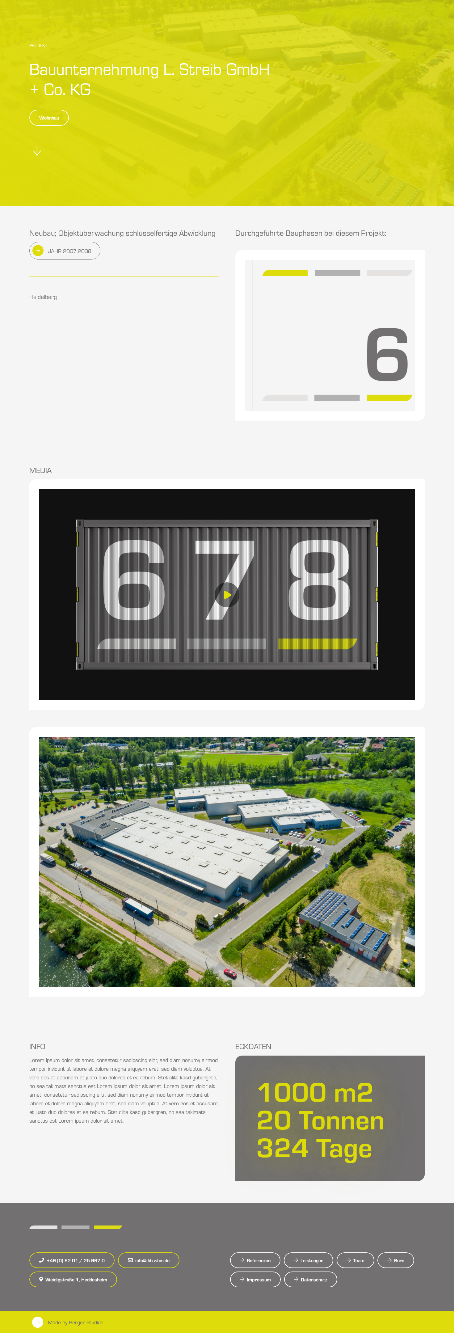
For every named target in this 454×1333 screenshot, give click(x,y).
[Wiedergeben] (227, 594)
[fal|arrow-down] (37, 151)
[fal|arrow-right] (38, 250)
